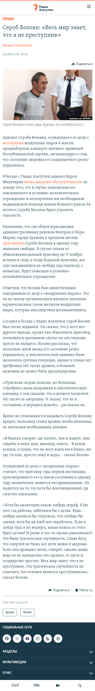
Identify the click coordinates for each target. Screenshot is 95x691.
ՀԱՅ (15, 685)
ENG (37, 685)
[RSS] (48, 638)
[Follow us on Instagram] (37, 638)
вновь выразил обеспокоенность (53, 182)
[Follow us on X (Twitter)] (17, 638)
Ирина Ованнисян (17, 45)
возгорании (14, 143)
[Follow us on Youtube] (27, 638)
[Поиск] (79, 685)
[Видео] (58, 685)
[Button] (82, 64)
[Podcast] (58, 638)
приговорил (14, 244)
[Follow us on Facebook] (7, 638)
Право (8, 19)
